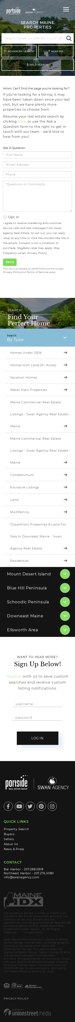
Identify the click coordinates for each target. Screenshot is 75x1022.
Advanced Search (21, 51)
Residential (19, 561)
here (22, 121)
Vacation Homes (23, 377)
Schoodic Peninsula (28, 602)
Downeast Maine (25, 616)
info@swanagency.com (21, 877)
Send (10, 262)
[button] (68, 38)
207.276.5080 (44, 873)
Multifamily (19, 512)
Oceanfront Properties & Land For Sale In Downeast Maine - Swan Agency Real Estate (38, 536)
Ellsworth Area (22, 629)
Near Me (57, 51)
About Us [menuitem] (11, 844)
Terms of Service (37, 272)
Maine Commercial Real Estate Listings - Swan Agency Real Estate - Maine (40, 414)
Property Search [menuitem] (16, 829)
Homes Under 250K (26, 353)
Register (14, 676)
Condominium (22, 475)
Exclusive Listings (24, 487)
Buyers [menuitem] (9, 834)
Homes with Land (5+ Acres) (33, 365)
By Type (15, 339)
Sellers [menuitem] (9, 839)
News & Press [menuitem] (14, 849)
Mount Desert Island (29, 574)
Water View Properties (28, 390)
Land (14, 500)
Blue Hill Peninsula (27, 588)
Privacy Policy (37, 253)
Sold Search (39, 64)
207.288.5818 (33, 869)
